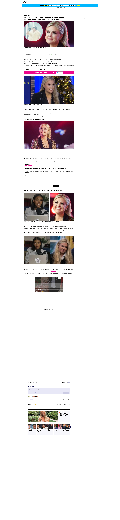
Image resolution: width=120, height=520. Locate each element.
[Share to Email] (59, 54)
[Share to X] (52, 54)
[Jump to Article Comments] (45, 54)
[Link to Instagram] (84, 2)
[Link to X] (86, 2)
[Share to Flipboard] (55, 54)
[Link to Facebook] (81, 2)
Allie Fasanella (28, 54)
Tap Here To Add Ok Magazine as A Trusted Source (45, 72)
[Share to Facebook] (48, 54)
